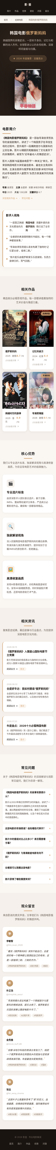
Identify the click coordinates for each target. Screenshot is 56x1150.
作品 (17, 11)
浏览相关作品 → (9, 198)
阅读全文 (11, 669)
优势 (24, 11)
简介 (9, 11)
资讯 (32, 11)
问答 (39, 11)
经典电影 (19, 20)
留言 (47, 11)
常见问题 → (27, 198)
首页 (6, 20)
